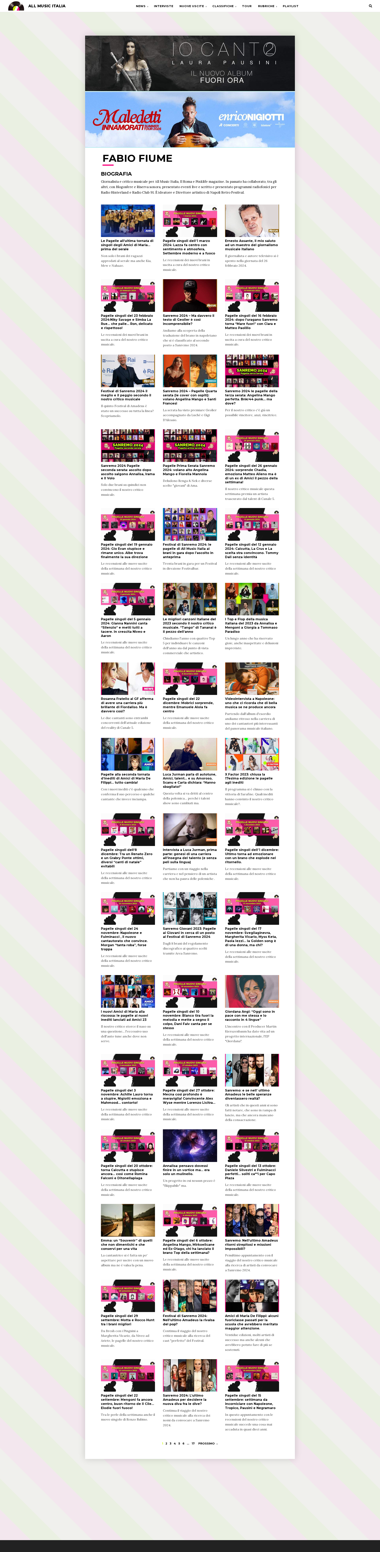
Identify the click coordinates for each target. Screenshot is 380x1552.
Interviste (163, 6)
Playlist (290, 6)
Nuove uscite (192, 6)
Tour (247, 6)
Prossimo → (208, 1443)
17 (193, 1443)
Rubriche (266, 6)
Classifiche (223, 6)
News (141, 6)
